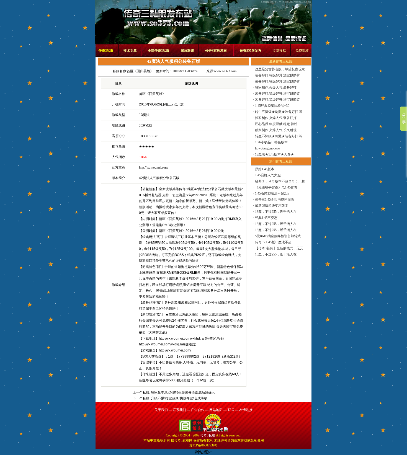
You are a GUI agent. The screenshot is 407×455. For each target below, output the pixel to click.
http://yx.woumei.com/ (153, 167)
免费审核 (302, 51)
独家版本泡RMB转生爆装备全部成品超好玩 (183, 392)
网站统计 (203, 451)
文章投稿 (279, 51)
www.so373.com (225, 71)
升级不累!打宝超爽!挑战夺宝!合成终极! (179, 398)
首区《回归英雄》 (140, 71)
